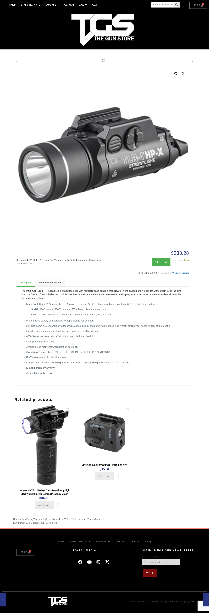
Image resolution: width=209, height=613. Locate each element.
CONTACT (69, 5)
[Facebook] (80, 562)
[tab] (25, 282)
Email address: (155, 557)
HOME (12, 5)
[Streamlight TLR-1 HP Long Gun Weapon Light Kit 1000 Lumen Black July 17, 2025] (206, 599)
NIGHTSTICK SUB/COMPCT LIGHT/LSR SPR (104, 465)
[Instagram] (98, 562)
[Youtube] (89, 562)
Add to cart (161, 262)
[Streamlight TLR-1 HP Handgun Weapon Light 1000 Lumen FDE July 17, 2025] (3, 599)
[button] (30, 5)
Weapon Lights (180, 272)
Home (16, 519)
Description (25, 282)
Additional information (50, 282)
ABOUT (83, 5)
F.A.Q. (95, 5)
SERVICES (50, 5)
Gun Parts (27, 519)
